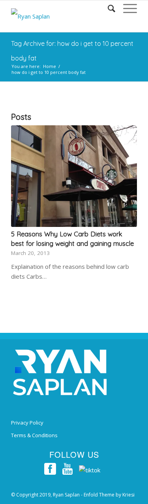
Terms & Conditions (34, 435)
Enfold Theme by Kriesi (109, 494)
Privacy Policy (27, 422)
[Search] (107, 8)
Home (49, 66)
